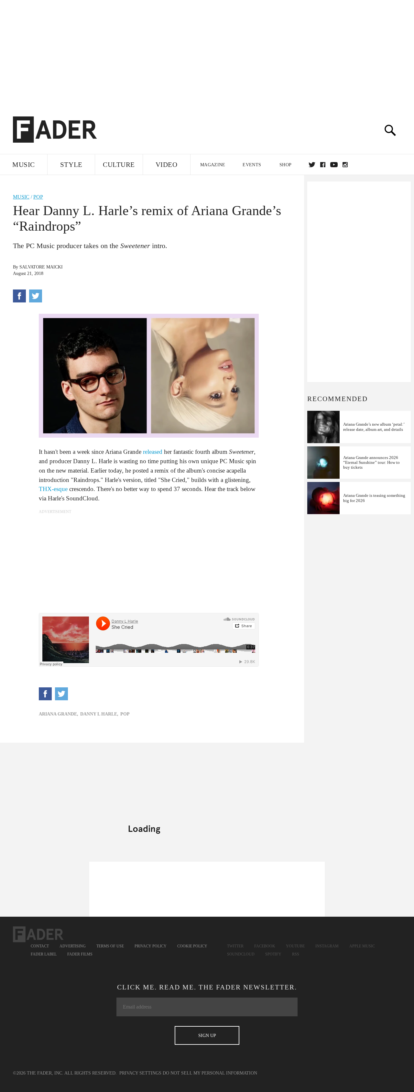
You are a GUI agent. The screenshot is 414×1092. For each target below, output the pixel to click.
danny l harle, (99, 714)
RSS (295, 954)
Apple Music (362, 946)
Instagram (327, 946)
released (152, 451)
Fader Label (44, 954)
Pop (38, 197)
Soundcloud (241, 954)
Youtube (295, 946)
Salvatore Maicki (41, 267)
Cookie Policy (192, 946)
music (21, 197)
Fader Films (80, 954)
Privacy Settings (140, 1073)
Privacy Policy (151, 946)
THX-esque (53, 489)
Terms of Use (110, 946)
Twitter (312, 164)
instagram (345, 164)
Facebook (264, 946)
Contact (40, 946)
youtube (334, 164)
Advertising (73, 946)
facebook (322, 164)
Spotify (273, 954)
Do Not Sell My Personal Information (210, 1073)
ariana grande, (58, 714)
